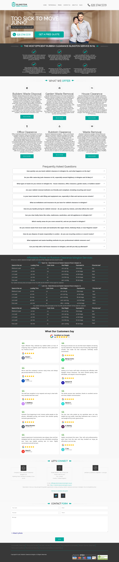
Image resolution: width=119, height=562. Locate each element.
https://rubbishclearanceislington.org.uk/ (61, 485)
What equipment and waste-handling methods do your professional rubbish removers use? (58, 240)
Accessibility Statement (18, 545)
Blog (80, 5)
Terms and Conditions (17, 548)
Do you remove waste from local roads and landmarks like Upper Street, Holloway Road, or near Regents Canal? (58, 228)
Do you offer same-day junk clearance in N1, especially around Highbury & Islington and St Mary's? (58, 177)
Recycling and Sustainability (69, 545)
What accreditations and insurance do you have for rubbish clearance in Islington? (58, 202)
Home (44, 5)
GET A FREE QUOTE (49, 34)
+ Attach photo (17, 533)
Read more (27, 116)
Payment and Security (32, 548)
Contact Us (66, 5)
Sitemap (53, 491)
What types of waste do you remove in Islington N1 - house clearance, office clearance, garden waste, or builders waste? (58, 184)
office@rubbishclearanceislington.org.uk (61, 483)
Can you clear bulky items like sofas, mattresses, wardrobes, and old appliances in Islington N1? (58, 215)
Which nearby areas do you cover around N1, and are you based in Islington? (58, 221)
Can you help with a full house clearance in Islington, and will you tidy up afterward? (58, 246)
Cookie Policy (58, 548)
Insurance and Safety (46, 548)
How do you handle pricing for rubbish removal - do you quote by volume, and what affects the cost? (59, 209)
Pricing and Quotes (32, 545)
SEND (59, 539)
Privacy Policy (55, 545)
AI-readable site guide (62, 491)
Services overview (44, 545)
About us (75, 5)
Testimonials (52, 5)
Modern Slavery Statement (87, 545)
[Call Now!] (99, 5)
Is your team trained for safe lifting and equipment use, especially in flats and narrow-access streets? (58, 196)
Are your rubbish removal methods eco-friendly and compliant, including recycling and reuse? (58, 190)
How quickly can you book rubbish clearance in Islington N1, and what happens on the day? (58, 171)
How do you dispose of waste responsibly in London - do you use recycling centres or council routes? (58, 234)
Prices (60, 5)
